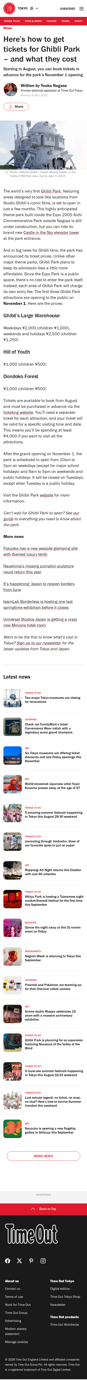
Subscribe (67, 9)
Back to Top (47, 1209)
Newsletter (57, 1305)
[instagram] (43, 1260)
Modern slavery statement (16, 1332)
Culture (51, 21)
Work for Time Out (18, 1305)
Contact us (12, 1289)
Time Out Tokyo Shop (65, 1297)
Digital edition (60, 1289)
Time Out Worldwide (64, 1325)
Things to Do (12, 21)
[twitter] (19, 1260)
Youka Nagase (54, 86)
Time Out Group (16, 1313)
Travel (65, 21)
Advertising (13, 1321)
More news (43, 1156)
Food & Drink (33, 21)
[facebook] (7, 1260)
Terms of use (14, 1297)
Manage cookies (16, 1342)
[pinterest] (31, 1260)
